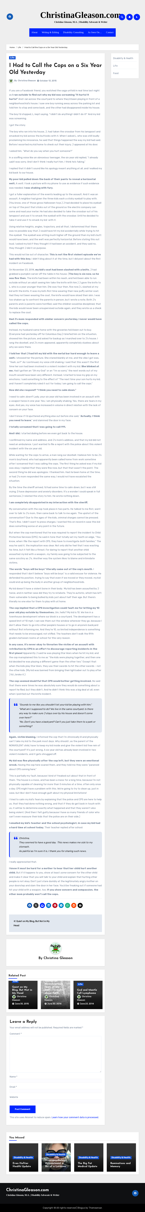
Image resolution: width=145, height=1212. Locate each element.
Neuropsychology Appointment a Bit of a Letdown (56, 1163)
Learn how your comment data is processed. (75, 1117)
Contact (110, 32)
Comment (16, 1033)
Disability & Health (123, 58)
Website (14, 1097)
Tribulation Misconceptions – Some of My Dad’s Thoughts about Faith (54, 987)
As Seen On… (95, 32)
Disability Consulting (73, 32)
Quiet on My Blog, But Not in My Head (22, 990)
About (34, 32)
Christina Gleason (27, 80)
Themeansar (95, 1207)
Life (12, 58)
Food (116, 73)
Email (13, 1087)
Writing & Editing (50, 32)
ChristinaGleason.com (80, 15)
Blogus (81, 1207)
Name (13, 1076)
